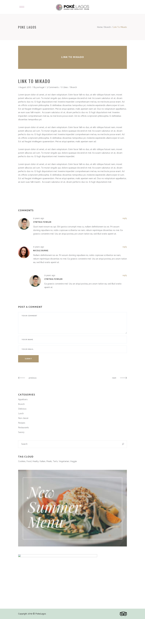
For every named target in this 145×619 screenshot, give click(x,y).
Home (100, 27)
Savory (21, 432)
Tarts (55, 461)
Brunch (107, 27)
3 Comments (53, 87)
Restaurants (23, 427)
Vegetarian (64, 461)
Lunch (21, 413)
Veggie (73, 461)
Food (28, 461)
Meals (49, 461)
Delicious (22, 409)
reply (124, 218)
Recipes (21, 423)
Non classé (23, 418)
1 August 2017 (24, 87)
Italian (42, 461)
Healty (35, 461)
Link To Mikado (72, 57)
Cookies (21, 461)
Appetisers (23, 399)
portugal (40, 87)
